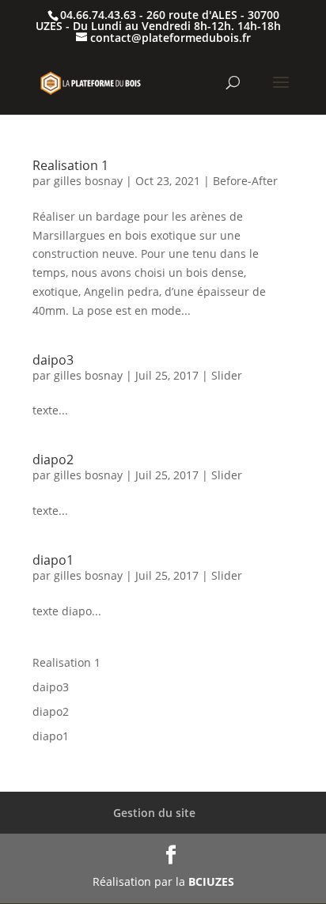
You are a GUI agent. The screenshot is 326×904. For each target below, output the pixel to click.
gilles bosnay (88, 180)
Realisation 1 (70, 165)
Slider (226, 375)
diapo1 (53, 560)
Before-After (245, 180)
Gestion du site (154, 812)
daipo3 (53, 360)
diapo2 (53, 459)
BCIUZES (211, 881)
